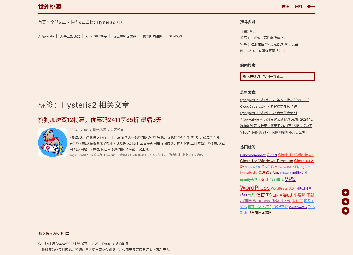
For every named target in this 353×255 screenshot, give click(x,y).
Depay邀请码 (286, 167)
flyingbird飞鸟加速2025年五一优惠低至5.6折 (274, 100)
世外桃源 (49, 6)
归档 (298, 6)
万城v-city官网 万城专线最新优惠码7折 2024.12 (276, 119)
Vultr (243, 44)
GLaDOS (175, 36)
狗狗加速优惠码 (193, 155)
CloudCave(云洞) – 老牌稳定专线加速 (268, 106)
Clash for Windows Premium (266, 160)
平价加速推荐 (158, 155)
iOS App (272, 172)
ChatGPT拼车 (96, 36)
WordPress (255, 187)
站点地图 (122, 244)
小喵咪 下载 (304, 195)
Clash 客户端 (253, 167)
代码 (252, 195)
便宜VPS (264, 195)
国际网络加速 (283, 195)
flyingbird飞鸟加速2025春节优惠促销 (268, 113)
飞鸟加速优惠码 (259, 212)
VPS (290, 178)
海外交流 (280, 206)
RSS (253, 31)
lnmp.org (285, 172)
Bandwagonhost (253, 155)
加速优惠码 (140, 155)
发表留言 (117, 130)
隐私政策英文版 (298, 207)
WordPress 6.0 (282, 188)
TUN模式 (277, 180)
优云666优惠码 (124, 36)
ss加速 (264, 180)
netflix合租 (300, 172)
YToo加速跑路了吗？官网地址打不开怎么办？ (274, 132)
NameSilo (247, 51)
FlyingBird (303, 167)
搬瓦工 (245, 38)
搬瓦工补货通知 (259, 207)
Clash (272, 154)
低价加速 (125, 155)
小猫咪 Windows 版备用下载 (265, 200)
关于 (311, 6)
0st (281, 51)
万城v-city (46, 36)
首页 (285, 6)
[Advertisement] (132, 68)
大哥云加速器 (70, 36)
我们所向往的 (152, 36)
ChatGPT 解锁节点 (89, 155)
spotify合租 (249, 180)
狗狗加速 (175, 155)
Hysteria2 (110, 155)
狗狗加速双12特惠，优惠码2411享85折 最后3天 (100, 119)
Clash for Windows (296, 154)
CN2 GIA (269, 166)
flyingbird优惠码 (252, 172)
